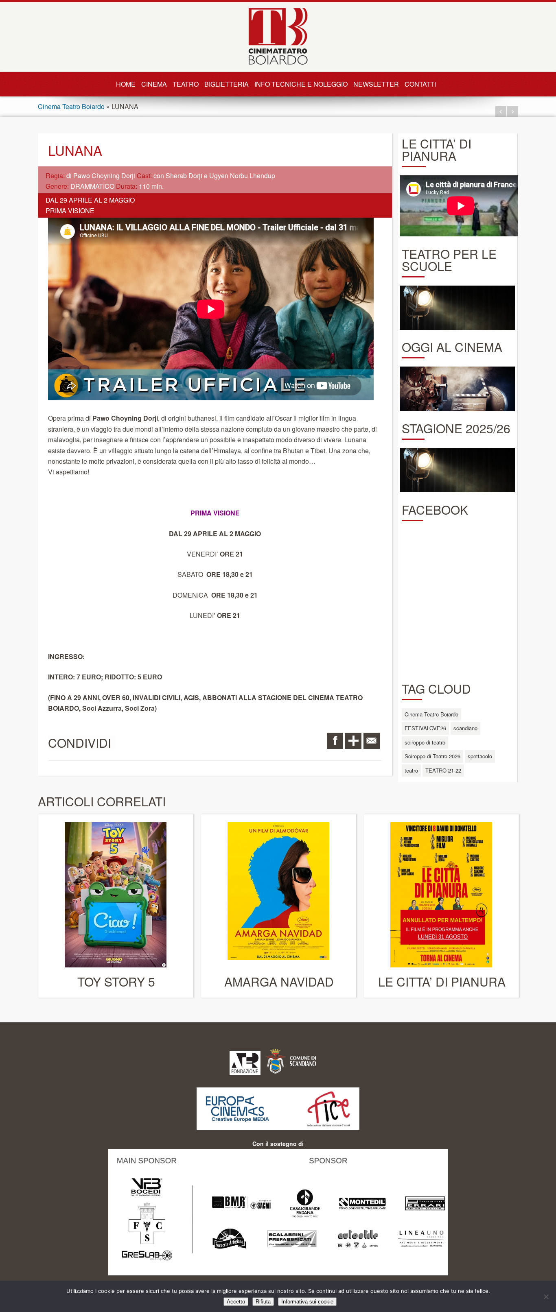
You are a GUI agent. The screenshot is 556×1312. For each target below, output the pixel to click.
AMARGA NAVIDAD (279, 981)
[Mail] (371, 741)
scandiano (465, 728)
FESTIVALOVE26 (425, 728)
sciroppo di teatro (425, 742)
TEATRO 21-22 (443, 770)
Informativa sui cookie (307, 1302)
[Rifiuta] (546, 1296)
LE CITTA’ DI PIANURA (442, 981)
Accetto (236, 1302)
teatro (411, 770)
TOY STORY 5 (116, 981)
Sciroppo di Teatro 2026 (432, 756)
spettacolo (480, 756)
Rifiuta (263, 1302)
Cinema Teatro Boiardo (71, 106)
